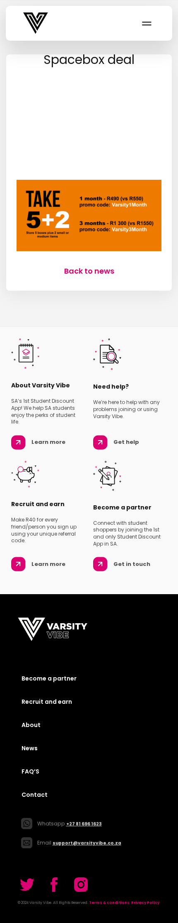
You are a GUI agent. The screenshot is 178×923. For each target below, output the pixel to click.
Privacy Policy (145, 902)
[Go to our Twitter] (27, 884)
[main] (89, 165)
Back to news (89, 271)
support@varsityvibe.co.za (87, 843)
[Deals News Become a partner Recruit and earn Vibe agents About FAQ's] (146, 23)
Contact (35, 795)
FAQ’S (30, 771)
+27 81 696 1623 (84, 824)
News (30, 748)
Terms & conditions (109, 902)
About (31, 725)
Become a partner (49, 678)
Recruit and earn (47, 702)
